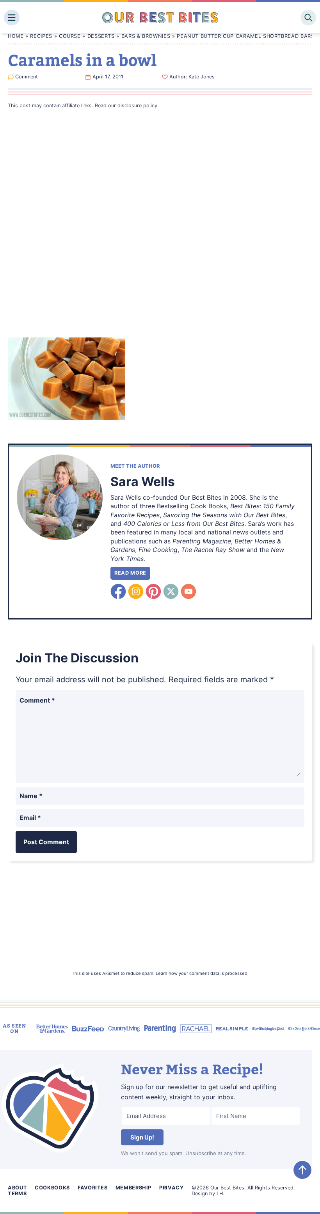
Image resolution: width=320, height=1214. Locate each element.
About (17, 1188)
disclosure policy (137, 105)
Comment (26, 77)
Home (16, 36)
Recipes (41, 36)
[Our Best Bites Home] (160, 17)
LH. (220, 1193)
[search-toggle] (308, 17)
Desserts (101, 36)
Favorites (93, 1188)
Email (30, 818)
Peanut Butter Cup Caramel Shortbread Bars (245, 36)
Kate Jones (201, 77)
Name (31, 796)
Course (70, 36)
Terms (17, 1193)
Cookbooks (52, 1188)
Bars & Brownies (146, 36)
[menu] (12, 17)
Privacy (171, 1188)
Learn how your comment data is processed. (202, 973)
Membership (133, 1188)
